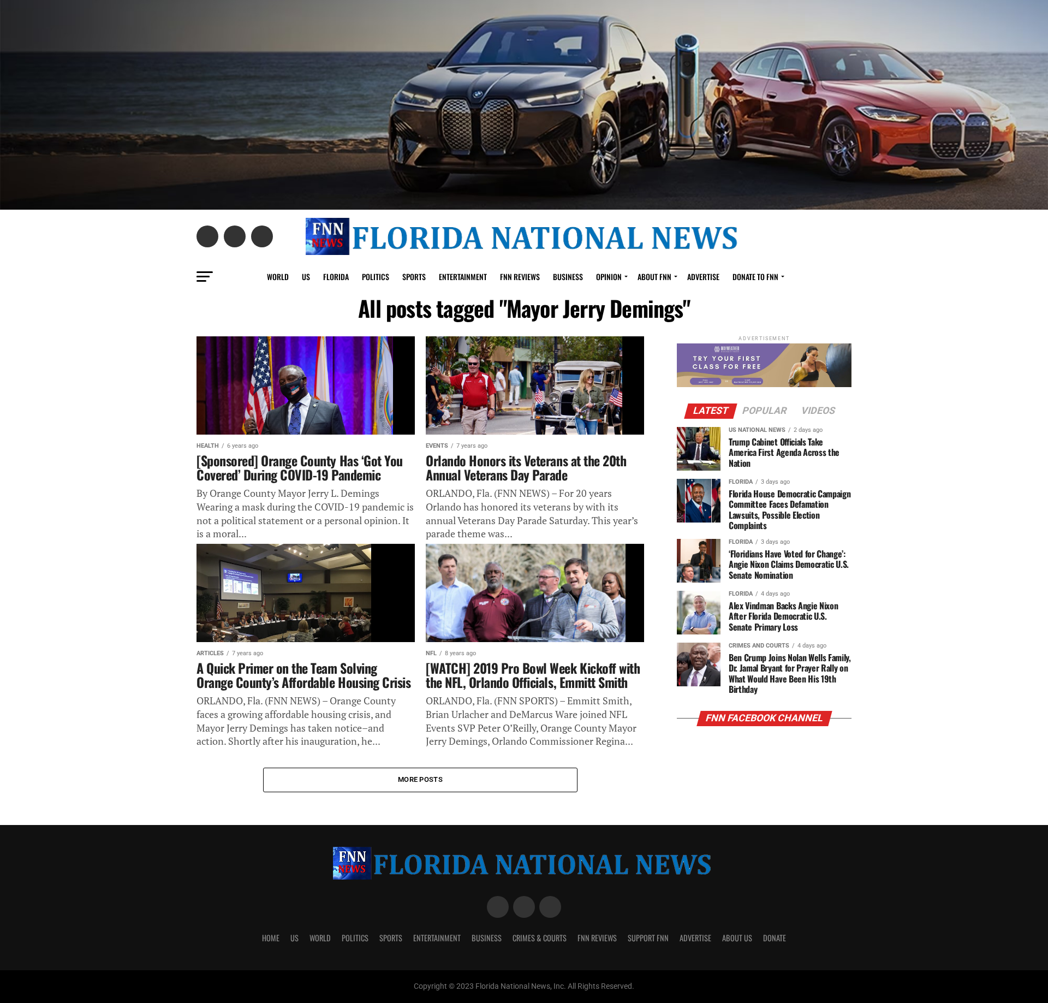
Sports (414, 276)
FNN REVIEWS (520, 276)
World (278, 276)
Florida (336, 276)
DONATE (774, 937)
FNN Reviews (597, 937)
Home (270, 937)
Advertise (703, 276)
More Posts (420, 779)
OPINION (609, 276)
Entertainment (463, 276)
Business (568, 276)
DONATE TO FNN (755, 276)
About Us (737, 937)
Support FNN (648, 937)
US (306, 276)
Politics (375, 276)
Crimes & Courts (540, 937)
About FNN (654, 276)
